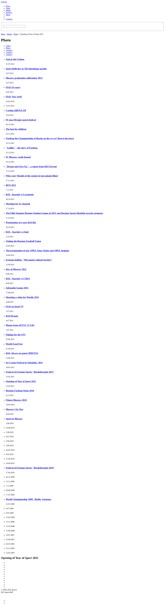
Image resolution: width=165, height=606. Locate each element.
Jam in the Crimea (15, 59)
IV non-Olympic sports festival (21, 120)
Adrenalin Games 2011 (17, 288)
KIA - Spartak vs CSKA (18, 278)
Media (8, 10)
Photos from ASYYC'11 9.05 (20, 325)
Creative (9, 52)
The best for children (16, 129)
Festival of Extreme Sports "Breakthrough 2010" (30, 468)
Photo (16, 34)
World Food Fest (14, 344)
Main (3, 34)
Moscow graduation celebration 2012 (24, 78)
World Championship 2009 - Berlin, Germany (28, 499)
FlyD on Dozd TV (15, 306)
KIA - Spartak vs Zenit (17, 232)
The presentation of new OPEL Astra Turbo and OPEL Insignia (37, 250)
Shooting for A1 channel (18, 204)
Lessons (9, 50)
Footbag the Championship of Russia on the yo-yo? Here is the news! (40, 138)
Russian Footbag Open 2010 (20, 390)
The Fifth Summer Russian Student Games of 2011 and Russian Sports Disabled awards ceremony (54, 213)
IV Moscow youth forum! (18, 157)
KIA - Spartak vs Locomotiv (20, 194)
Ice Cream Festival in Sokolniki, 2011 (24, 362)
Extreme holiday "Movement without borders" (29, 260)
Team (8, 8)
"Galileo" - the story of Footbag (21, 148)
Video (8, 46)
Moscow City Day (14, 409)
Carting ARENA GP (16, 110)
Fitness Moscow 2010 (16, 400)
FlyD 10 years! (13, 87)
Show (8, 15)
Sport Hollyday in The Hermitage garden (26, 68)
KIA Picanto (12, 316)
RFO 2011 (11, 185)
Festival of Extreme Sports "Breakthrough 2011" (30, 372)
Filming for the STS (15, 334)
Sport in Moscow (14, 418)
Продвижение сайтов (19, 594)
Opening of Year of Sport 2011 (21, 381)
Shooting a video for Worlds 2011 (22, 297)
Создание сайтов (5, 596)
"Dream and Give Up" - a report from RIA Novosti (31, 166)
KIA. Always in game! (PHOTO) (22, 353)
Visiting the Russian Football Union (23, 241)
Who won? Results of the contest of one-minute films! (32, 176)
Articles (9, 55)
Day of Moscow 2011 (16, 269)
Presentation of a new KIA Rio (21, 222)
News (8, 6)
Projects (9, 13)
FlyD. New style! (14, 96)
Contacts (9, 19)
